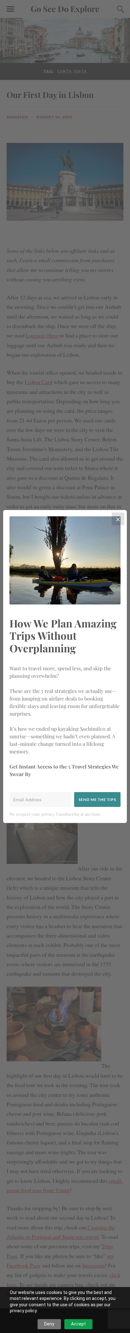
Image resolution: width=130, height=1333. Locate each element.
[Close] (118, 519)
